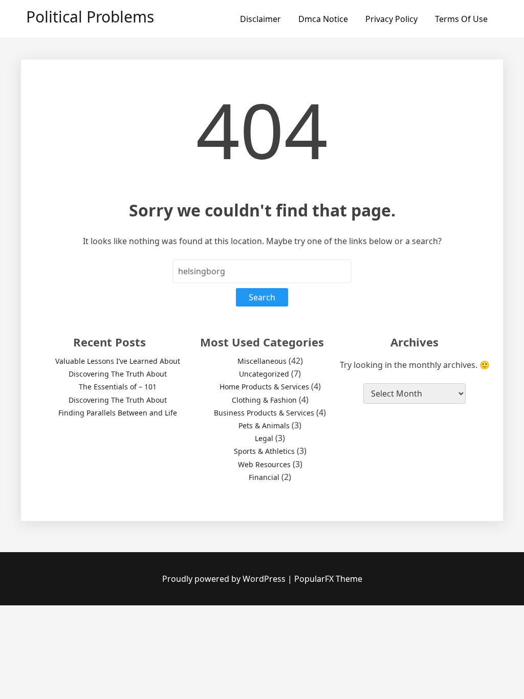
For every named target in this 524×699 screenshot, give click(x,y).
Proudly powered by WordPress (225, 578)
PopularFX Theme (328, 578)
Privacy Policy (391, 19)
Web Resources (264, 464)
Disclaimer (260, 19)
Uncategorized (264, 374)
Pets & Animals (264, 425)
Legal (264, 438)
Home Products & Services (264, 386)
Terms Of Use (461, 19)
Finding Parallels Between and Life (117, 413)
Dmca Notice (323, 19)
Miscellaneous (262, 361)
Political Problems (90, 16)
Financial (264, 477)
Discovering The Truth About (118, 374)
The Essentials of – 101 (118, 386)
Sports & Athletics (264, 451)
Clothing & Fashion (264, 400)
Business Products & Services (264, 413)
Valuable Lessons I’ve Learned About (117, 361)
